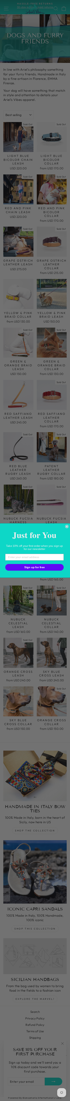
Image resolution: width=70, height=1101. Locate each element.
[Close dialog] (67, 526)
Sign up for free (34, 567)
